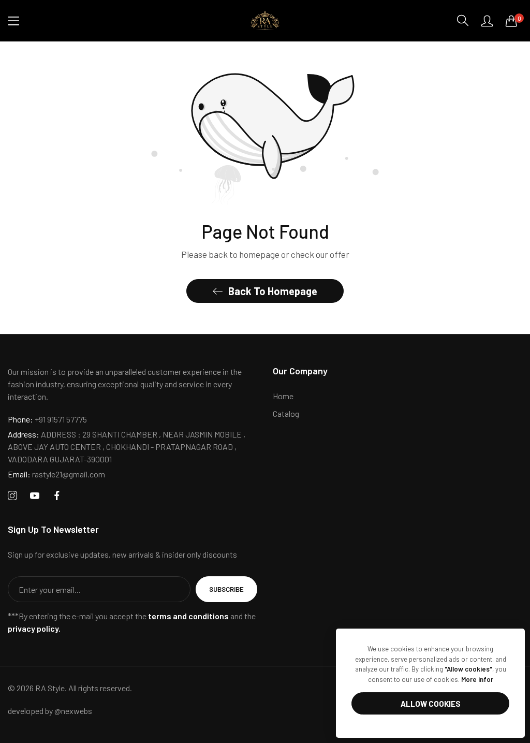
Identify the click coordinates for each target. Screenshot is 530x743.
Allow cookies (431, 703)
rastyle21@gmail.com (56, 474)
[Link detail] (12, 496)
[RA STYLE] (265, 20)
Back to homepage (272, 291)
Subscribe (226, 589)
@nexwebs (73, 711)
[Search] (462, 20)
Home (283, 396)
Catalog (286, 413)
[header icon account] (487, 20)
